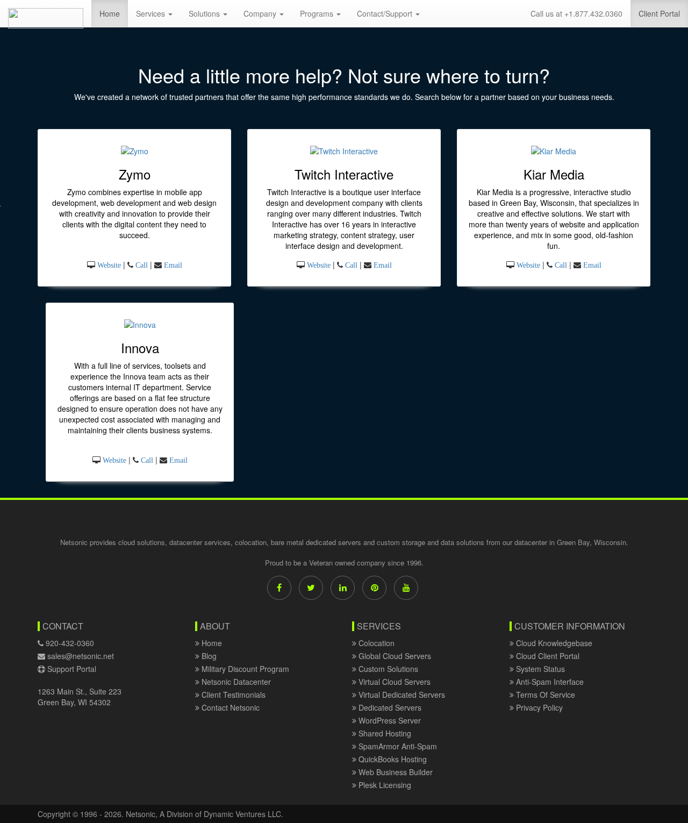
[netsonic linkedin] (343, 588)
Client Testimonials (232, 694)
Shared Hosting (383, 733)
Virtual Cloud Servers (393, 681)
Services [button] (68, 13)
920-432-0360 (69, 643)
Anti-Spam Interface (549, 681)
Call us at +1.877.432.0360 (576, 13)
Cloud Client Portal (546, 655)
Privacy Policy (538, 707)
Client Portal (663, 13)
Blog (208, 655)
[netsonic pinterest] (374, 588)
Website (109, 265)
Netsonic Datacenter (235, 681)
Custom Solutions (387, 668)
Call (141, 265)
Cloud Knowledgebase (553, 643)
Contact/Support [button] (302, 13)
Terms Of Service (544, 694)
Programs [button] (234, 13)
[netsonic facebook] (279, 588)
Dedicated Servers (388, 707)
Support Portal (70, 668)
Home (30, 13)
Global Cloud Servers (393, 655)
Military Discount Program (244, 668)
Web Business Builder (394, 772)
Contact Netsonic (229, 707)
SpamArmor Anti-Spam (396, 746)
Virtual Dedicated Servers (400, 694)
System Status (539, 668)
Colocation (375, 643)
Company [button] (177, 13)
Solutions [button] (122, 13)
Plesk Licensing (383, 784)
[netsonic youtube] (406, 588)
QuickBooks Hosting (391, 759)
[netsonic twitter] (311, 588)
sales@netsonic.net (80, 655)
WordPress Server (388, 720)
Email (173, 265)
